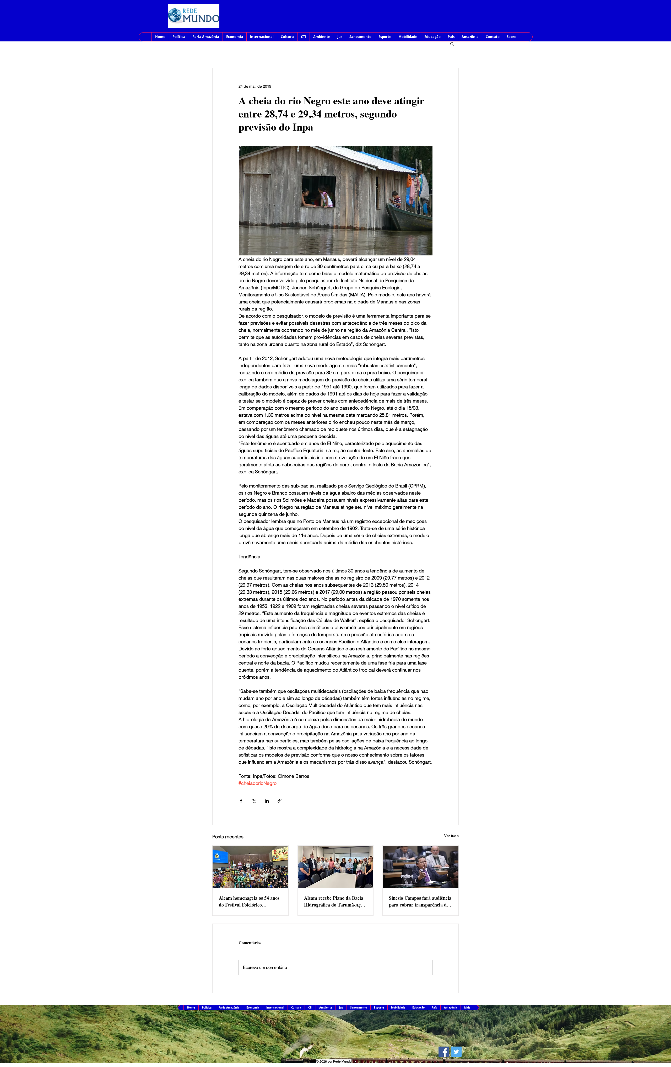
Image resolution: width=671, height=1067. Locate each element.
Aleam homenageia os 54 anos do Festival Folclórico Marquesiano (249, 901)
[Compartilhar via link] (279, 800)
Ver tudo (451, 835)
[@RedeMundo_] (456, 1052)
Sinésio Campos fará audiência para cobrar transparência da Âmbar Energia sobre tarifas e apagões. (420, 901)
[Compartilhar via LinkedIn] (266, 800)
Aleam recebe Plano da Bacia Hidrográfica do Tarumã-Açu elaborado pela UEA (333, 901)
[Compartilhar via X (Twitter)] (253, 800)
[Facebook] (444, 1052)
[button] (452, 43)
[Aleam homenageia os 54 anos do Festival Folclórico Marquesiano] (250, 867)
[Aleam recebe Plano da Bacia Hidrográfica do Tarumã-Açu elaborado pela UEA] (336, 867)
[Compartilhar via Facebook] (241, 800)
